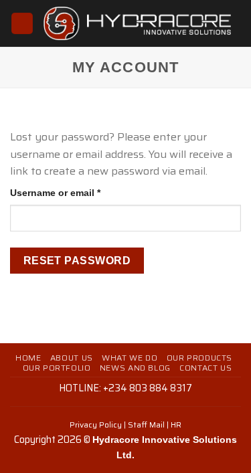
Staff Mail (146, 424)
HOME (28, 357)
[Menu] (22, 24)
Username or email (75, 192)
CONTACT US (205, 367)
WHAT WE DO (129, 357)
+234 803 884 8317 (147, 388)
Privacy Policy (96, 424)
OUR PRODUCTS (199, 357)
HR (176, 424)
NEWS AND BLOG (135, 367)
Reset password (77, 260)
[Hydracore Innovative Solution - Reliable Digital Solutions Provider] (137, 24)
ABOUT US (71, 357)
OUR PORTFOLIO (57, 367)
